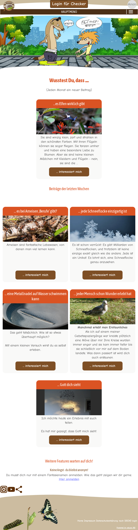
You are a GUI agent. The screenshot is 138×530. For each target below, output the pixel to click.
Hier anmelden (69, 479)
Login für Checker (69, 3)
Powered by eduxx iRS (126, 528)
